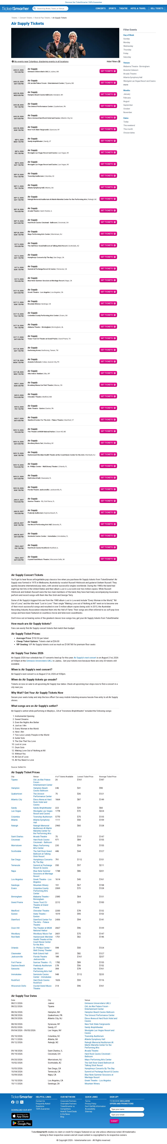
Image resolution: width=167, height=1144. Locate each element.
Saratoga (15, 885)
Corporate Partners (68, 1101)
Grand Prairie (17, 902)
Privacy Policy (90, 1104)
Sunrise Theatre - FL (42, 962)
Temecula (15, 865)
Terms (87, 1101)
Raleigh (14, 825)
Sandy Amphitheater (42, 808)
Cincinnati (15, 839)
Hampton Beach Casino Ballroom (40, 789)
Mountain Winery (40, 885)
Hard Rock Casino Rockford (41, 981)
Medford (15, 910)
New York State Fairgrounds (97, 1024)
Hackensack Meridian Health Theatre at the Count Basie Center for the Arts (43, 941)
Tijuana (14, 779)
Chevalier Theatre (41, 910)
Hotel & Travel (138, 8)
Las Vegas (16, 811)
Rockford (15, 980)
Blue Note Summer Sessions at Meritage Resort (43, 874)
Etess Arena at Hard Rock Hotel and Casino (42, 802)
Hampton (15, 788)
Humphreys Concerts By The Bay (42, 860)
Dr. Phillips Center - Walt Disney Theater (42, 949)
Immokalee (16, 974)
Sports (112, 8)
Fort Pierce (16, 962)
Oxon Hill (15, 928)
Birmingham (16, 896)
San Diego (16, 859)
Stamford (15, 919)
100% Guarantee (43, 1109)
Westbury (15, 933)
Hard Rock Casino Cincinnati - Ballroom (42, 841)
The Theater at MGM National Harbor (42, 929)
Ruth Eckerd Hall (40, 953)
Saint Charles (17, 836)
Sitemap (88, 1111)
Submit (114, 1121)
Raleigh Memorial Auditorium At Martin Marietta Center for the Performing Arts (42, 829)
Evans (14, 888)
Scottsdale (16, 851)
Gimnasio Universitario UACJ (39, 661)
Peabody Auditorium (42, 965)
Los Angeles (17, 879)
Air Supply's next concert (85, 657)
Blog (62, 1117)
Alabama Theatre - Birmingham (41, 897)
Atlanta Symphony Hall (95, 1039)
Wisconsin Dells (18, 986)
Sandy (14, 808)
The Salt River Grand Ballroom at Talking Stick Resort (42, 854)
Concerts (101, 8)
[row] (65, 71)
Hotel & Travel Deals (68, 1111)
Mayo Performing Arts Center (41, 846)
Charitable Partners (68, 1104)
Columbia (15, 817)
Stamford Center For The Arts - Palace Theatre (42, 922)
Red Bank (15, 937)
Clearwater (16, 953)
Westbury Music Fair (42, 933)
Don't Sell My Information (95, 1106)
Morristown (16, 845)
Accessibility (90, 1109)
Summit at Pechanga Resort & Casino (42, 866)
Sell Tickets (157, 8)
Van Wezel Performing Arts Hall (42, 970)
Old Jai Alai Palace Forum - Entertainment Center (97, 1007)
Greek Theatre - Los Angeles (98, 1080)
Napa (13, 871)
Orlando (14, 948)
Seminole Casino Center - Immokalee (42, 975)
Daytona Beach (18, 965)
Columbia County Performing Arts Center (41, 891)
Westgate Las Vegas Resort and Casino (42, 812)
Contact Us (40, 1101)
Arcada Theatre (40, 836)
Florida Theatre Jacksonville (40, 958)
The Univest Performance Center (42, 795)
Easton (14, 914)
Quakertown (16, 794)
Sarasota (15, 968)
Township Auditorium (42, 817)
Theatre (123, 8)
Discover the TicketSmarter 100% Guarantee (83, 2)
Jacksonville (17, 956)
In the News (65, 1114)
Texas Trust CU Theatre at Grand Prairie (40, 905)
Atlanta (14, 820)
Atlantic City (16, 799)
